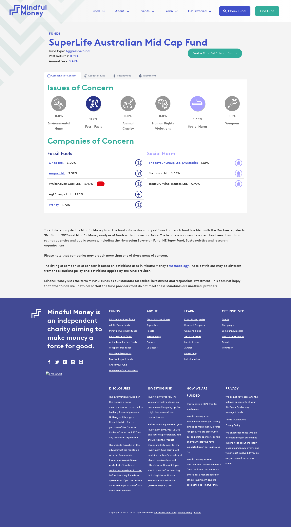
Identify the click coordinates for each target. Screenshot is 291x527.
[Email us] (81, 362)
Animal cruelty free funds (123, 342)
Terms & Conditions (235, 419)
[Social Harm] (197, 103)
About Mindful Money (158, 319)
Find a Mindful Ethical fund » (214, 53)
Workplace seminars (233, 336)
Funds (55, 33)
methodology (179, 266)
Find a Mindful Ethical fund (123, 370)
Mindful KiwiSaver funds (122, 319)
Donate (151, 342)
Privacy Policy (232, 425)
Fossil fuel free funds (120, 353)
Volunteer (152, 347)
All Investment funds (120, 336)
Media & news (191, 342)
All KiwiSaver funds (119, 325)
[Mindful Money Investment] (29, 11)
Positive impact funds (121, 359)
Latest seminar (192, 359)
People (150, 330)
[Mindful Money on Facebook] (49, 362)
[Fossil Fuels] (93, 103)
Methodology (154, 336)
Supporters (152, 325)
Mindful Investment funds (123, 330)
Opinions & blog (192, 330)
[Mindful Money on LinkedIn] (65, 362)
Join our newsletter (232, 330)
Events (144, 11)
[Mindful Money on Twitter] (57, 362)
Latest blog (190, 353)
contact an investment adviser (125, 470)
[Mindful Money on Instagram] (73, 362)
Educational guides (194, 319)
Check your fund (118, 364)
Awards (188, 347)
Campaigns (228, 325)
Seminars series (192, 336)
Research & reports (194, 325)
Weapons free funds (120, 347)
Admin (197, 512)
